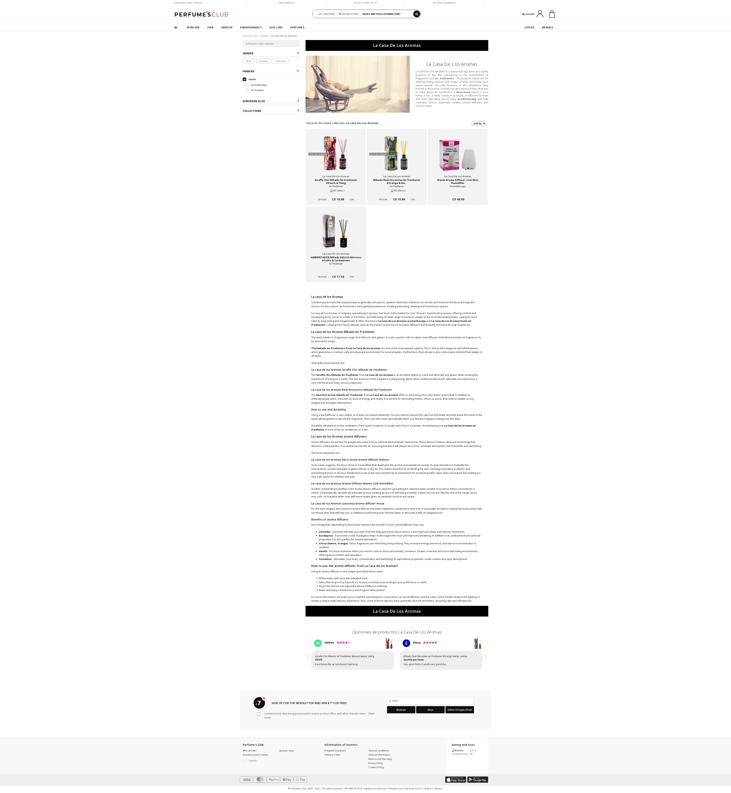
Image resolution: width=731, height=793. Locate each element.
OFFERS (529, 27)
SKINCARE (193, 27)
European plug (254, 101)
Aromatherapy (258, 85)
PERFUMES (297, 27)
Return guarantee (444, 2)
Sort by (478, 123)
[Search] (416, 13)
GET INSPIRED (326, 14)
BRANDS (547, 27)
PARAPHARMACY (251, 27)
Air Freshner (257, 90)
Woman (281, 61)
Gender (248, 53)
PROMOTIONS (350, 14)
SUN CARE (276, 27)
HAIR (210, 27)
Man (248, 61)
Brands (264, 35)
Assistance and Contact (188, 2)
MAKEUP (227, 27)
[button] (308, 655)
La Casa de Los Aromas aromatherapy (402, 321)
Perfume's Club (250, 35)
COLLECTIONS (252, 111)
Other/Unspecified (460, 709)
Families (249, 71)
